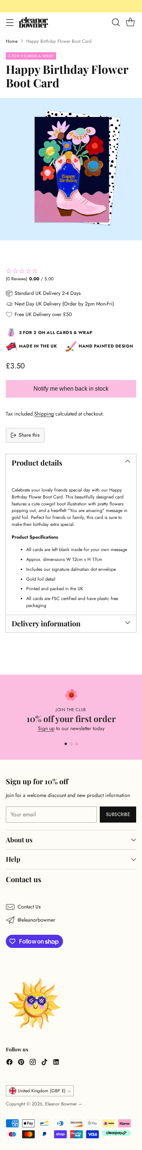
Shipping (44, 413)
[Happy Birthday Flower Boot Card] (71, 169)
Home (11, 41)
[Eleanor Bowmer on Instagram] (32, 1063)
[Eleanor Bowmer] (33, 22)
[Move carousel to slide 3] (76, 744)
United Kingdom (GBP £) (42, 1091)
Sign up (46, 728)
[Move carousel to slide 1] (65, 744)
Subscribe (118, 814)
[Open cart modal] (130, 22)
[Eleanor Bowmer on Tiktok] (44, 1063)
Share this (29, 435)
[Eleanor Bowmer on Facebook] (9, 1063)
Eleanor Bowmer (61, 1104)
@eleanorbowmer (36, 919)
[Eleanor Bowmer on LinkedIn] (56, 1063)
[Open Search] (115, 22)
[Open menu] (9, 22)
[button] (71, 275)
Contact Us (29, 906)
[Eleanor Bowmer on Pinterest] (21, 1063)
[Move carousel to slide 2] (71, 744)
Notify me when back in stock (71, 389)
